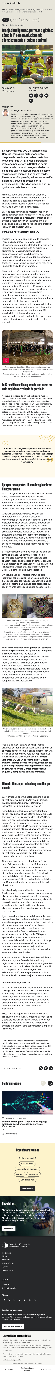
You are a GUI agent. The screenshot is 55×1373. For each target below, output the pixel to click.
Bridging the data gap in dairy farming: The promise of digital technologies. (32, 375)
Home (4, 9)
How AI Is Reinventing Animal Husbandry (31, 736)
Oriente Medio (7, 1270)
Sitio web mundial (9, 1288)
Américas (6, 1259)
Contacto (5, 1284)
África (4, 1256)
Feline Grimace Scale (39, 627)
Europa (5, 1267)
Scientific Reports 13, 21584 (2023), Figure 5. (27, 636)
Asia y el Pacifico (8, 1263)
